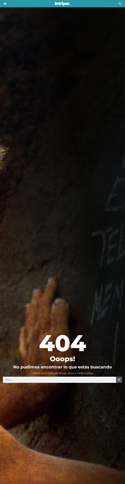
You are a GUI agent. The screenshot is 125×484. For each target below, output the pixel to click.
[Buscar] (119, 380)
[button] (5, 3)
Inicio (90, 373)
